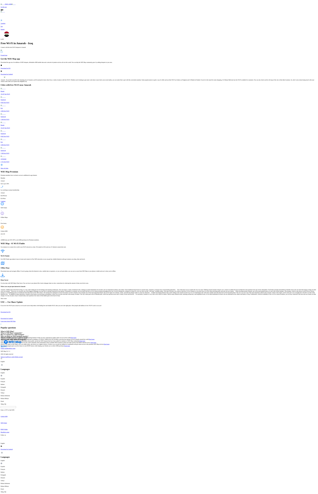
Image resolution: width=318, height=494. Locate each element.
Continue (3, 201)
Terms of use (4, 357)
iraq (2, 26)
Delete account (19, 357)
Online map (4, 348)
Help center (12, 348)
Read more (73, 337)
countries (3, 23)
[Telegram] (6, 347)
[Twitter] (2, 347)
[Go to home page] (6, 2)
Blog (8, 348)
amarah (2, 29)
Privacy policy (11, 357)
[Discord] (4, 347)
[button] (159, 360)
